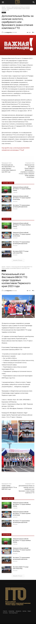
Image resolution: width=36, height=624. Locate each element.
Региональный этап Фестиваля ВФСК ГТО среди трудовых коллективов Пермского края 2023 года (9, 168)
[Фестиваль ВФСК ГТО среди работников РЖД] (6, 254)
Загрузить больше (17, 260)
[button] (3, 2)
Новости (8, 7)
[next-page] (5, 214)
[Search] (33, 2)
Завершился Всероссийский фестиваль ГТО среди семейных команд (22, 188)
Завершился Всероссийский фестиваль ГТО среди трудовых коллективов (22, 197)
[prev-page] (3, 214)
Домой (3, 7)
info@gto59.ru (8, 32)
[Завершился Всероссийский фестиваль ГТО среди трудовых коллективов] (6, 198)
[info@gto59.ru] (3, 32)
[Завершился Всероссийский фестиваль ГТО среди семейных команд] (6, 189)
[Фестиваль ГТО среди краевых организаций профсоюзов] (6, 207)
